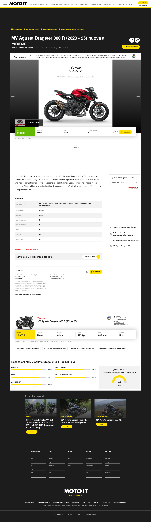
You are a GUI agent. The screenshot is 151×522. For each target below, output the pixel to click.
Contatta (127, 132)
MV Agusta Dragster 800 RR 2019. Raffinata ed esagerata (73, 421)
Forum (32, 476)
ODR (83, 502)
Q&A (87, 472)
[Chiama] (116, 132)
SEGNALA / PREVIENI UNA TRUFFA (26, 249)
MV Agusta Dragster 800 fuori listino (112, 348)
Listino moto (89, 455)
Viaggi (32, 469)
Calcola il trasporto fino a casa (124, 178)
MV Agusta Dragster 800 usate (124, 240)
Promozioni (107, 472)
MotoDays (70, 462)
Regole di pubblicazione (61, 502)
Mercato (108, 451)
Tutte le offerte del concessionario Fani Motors (123, 234)
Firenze (21, 48)
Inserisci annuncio (132, 46)
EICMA (69, 455)
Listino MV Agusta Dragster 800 (82, 348)
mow (78, 514)
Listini (88, 451)
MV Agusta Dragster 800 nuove (124, 246)
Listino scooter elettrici (91, 462)
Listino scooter (89, 458)
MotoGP (51, 458)
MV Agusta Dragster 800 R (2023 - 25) (57, 321)
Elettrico (32, 462)
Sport (51, 451)
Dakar (50, 469)
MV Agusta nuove (32, 29)
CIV (50, 472)
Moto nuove (17, 29)
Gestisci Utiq (106, 502)
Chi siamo (96, 502)
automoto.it (59, 514)
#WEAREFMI (52, 476)
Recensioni (88, 469)
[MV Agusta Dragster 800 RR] (110, 408)
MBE (69, 458)
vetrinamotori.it (90, 514)
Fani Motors (19, 271)
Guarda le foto (34, 123)
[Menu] (5, 4)
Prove (32, 458)
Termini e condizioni (43, 502)
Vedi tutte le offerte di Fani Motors (28, 294)
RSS (89, 502)
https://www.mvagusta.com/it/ (121, 324)
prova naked (101, 416)
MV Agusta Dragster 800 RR (108, 419)
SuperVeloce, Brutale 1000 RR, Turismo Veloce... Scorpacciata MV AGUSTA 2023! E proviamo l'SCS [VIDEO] (40, 423)
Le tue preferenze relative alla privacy (32, 521)
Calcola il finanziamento (122, 227)
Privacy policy (29, 502)
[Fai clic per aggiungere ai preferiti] (137, 40)
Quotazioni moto (89, 465)
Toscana (14, 48)
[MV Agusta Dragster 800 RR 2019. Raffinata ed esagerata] (75, 408)
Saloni (70, 451)
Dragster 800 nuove (50, 29)
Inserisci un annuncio (109, 476)
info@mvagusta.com (119, 322)
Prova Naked (66, 416)
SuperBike (51, 462)
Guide (32, 465)
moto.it (70, 514)
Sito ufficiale (18, 278)
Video (32, 472)
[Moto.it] (18, 3)
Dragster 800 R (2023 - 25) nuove (72, 29)
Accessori (107, 465)
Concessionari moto (109, 469)
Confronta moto (89, 476)
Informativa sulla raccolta (9, 521)
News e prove (35, 451)
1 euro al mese (90, 257)
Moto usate (107, 458)
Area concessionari (143, 5)
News (32, 455)
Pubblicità (75, 502)
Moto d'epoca (108, 462)
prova (29, 416)
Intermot (69, 465)
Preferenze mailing (120, 502)
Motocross (51, 465)
